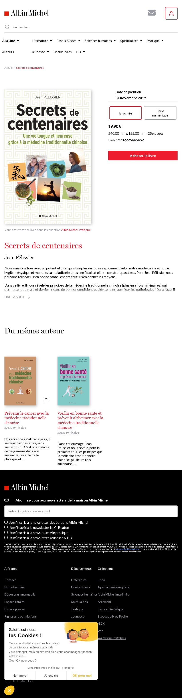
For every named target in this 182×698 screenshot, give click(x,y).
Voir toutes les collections (112, 638)
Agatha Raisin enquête (113, 587)
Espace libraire (14, 602)
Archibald (104, 602)
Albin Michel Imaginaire (114, 594)
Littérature (79, 580)
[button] (9, 690)
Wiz (100, 631)
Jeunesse (78, 616)
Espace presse (14, 609)
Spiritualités (79, 602)
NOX (101, 623)
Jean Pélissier (19, 258)
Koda (101, 580)
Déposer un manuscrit (19, 594)
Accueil (8, 67)
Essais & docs (80, 587)
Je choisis (51, 675)
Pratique (77, 609)
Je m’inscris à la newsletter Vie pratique (38, 532)
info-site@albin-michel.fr (127, 549)
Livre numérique (160, 113)
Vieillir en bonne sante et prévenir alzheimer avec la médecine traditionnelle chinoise (80, 420)
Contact (10, 580)
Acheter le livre (143, 155)
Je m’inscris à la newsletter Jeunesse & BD (40, 538)
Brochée (125, 113)
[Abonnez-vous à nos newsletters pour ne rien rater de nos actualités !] (150, 12)
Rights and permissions (20, 616)
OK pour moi (82, 675)
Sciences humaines (84, 594)
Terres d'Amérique (110, 609)
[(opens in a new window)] (8, 680)
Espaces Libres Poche (113, 616)
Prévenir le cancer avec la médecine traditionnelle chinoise (26, 418)
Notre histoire (14, 587)
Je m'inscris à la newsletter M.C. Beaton (39, 527)
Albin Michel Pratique (76, 230)
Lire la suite (14, 297)
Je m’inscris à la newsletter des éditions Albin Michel (48, 522)
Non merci (20, 675)
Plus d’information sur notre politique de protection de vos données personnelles (102, 551)
